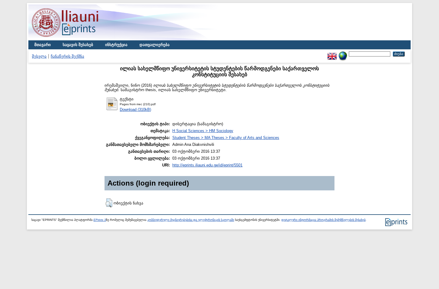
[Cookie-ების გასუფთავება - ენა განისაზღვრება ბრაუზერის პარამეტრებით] (343, 53)
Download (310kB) (135, 109)
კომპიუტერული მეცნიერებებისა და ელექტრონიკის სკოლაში (190, 219)
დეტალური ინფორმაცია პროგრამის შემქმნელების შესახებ (323, 219)
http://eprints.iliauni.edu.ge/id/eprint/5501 (207, 165)
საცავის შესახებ (78, 44)
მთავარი (42, 44)
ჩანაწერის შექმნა (67, 56)
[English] (332, 53)
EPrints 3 (99, 219)
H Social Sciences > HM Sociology (202, 131)
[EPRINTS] (79, 39)
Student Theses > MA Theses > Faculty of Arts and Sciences (225, 137)
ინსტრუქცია (116, 44)
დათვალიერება (154, 44)
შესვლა (39, 56)
